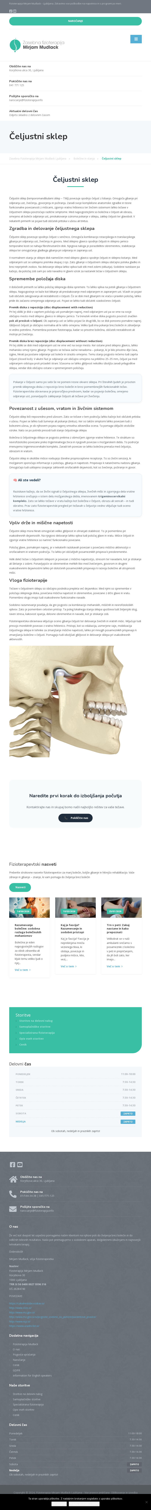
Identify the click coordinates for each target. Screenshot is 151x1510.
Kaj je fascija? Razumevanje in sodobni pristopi (72, 928)
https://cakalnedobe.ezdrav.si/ (27, 1303)
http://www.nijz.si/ (19, 1321)
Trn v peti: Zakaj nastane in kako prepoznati (118, 928)
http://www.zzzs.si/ (20, 1308)
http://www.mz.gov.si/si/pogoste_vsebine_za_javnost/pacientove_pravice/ (52, 1317)
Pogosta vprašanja (24, 1354)
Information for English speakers (32, 1375)
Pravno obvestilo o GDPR (84, 1504)
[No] (146, 1502)
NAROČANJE (75, 21)
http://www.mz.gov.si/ (22, 1312)
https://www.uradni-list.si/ (24, 1326)
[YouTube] (14, 11)
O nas (16, 1349)
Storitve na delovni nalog (36, 1020)
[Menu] (136, 39)
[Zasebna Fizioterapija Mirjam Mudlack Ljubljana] (36, 45)
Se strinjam (59, 1504)
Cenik (23, 1044)
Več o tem (21, 970)
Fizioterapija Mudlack (25, 1344)
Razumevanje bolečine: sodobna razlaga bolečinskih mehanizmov (28, 930)
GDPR (16, 1370)
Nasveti (20, 887)
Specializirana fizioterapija (37, 1032)
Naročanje (19, 1360)
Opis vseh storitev (31, 1038)
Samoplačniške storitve (34, 1026)
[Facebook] (11, 11)
